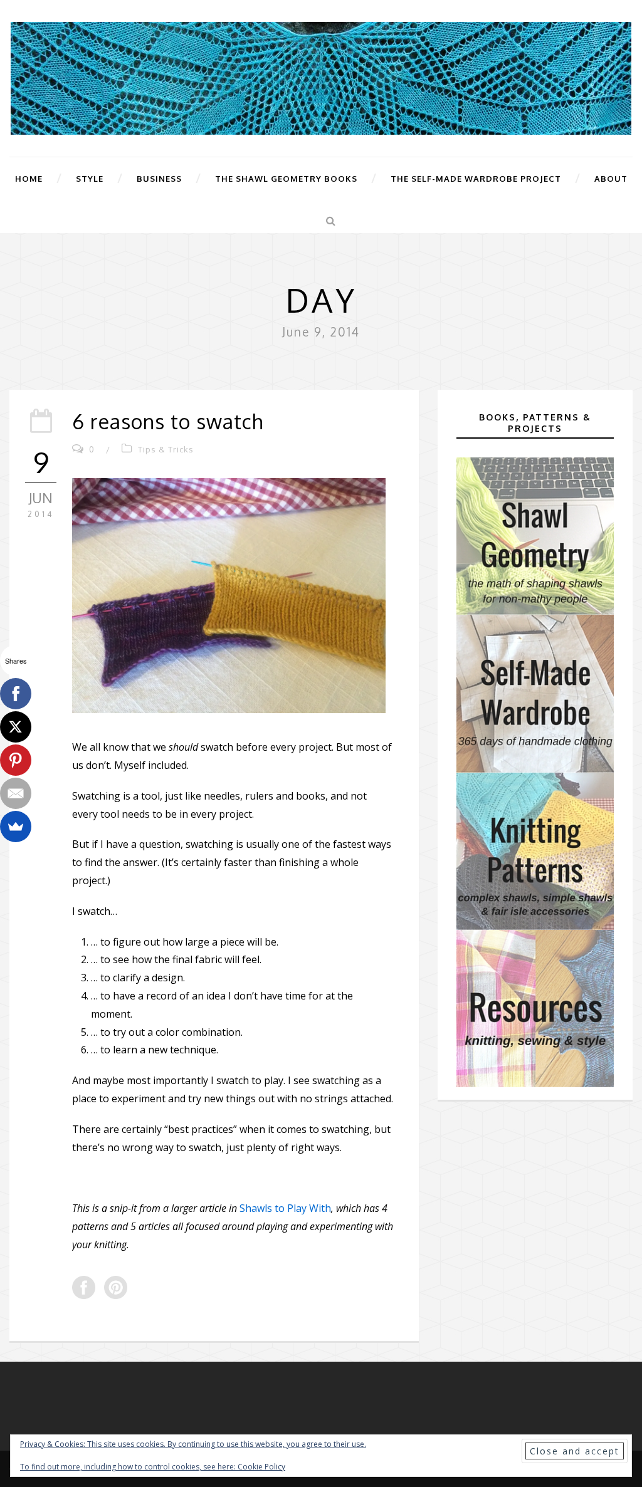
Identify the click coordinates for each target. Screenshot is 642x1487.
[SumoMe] (15, 826)
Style (89, 179)
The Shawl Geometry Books (286, 179)
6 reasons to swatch (167, 421)
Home (29, 179)
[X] (15, 727)
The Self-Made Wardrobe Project (476, 179)
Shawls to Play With (285, 1208)
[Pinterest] (15, 760)
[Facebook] (15, 693)
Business (159, 179)
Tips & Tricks (166, 449)
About (611, 179)
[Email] (15, 793)
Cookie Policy (261, 1466)
